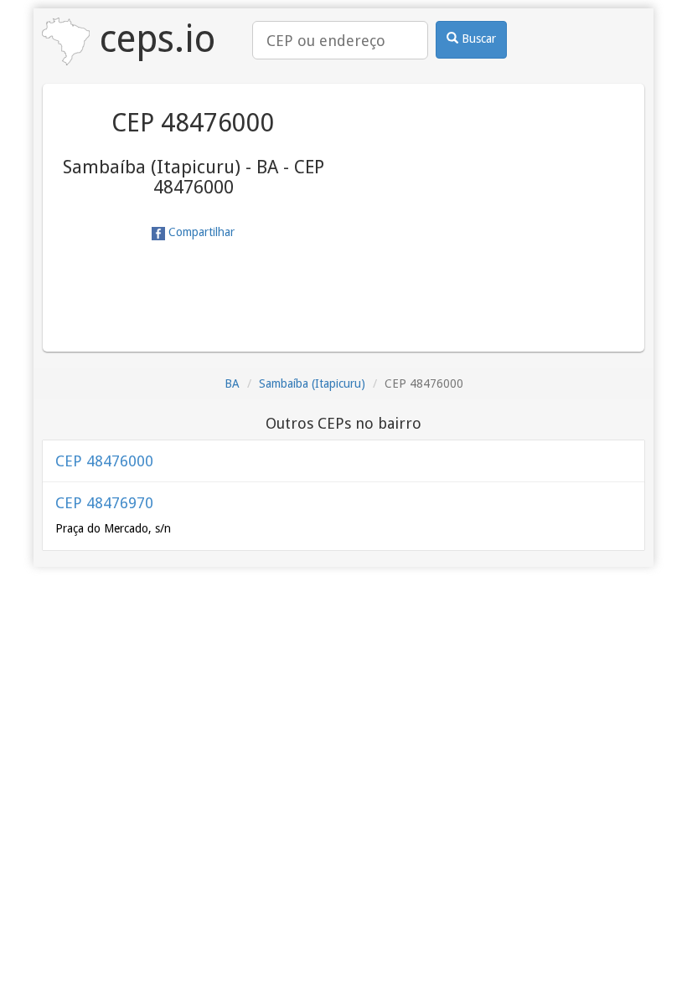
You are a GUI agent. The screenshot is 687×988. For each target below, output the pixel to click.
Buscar (477, 38)
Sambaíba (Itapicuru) (312, 383)
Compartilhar (200, 232)
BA (232, 383)
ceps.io (152, 39)
